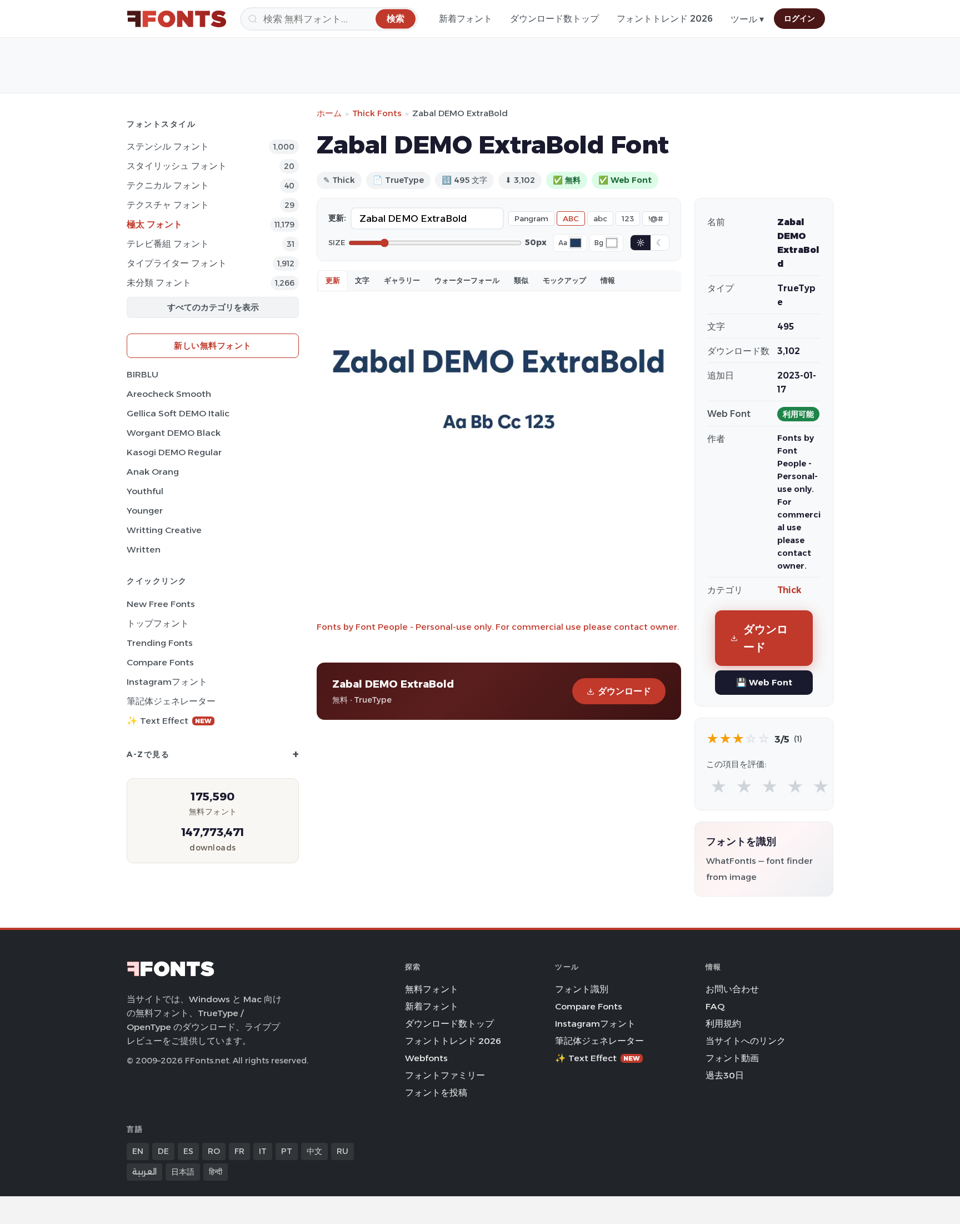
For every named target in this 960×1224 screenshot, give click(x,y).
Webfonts (426, 1058)
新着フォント (465, 18)
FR (239, 1151)
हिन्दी (215, 1172)
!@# (655, 218)
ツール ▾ (747, 19)
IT (263, 1151)
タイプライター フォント (177, 263)
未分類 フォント (159, 282)
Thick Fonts (377, 113)
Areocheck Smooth (169, 394)
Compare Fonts (160, 662)
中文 (314, 1151)
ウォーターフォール (466, 280)
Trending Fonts (160, 643)
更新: (337, 218)
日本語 (182, 1172)
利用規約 (723, 1023)
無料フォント (431, 989)
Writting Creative (164, 530)
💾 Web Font (764, 682)
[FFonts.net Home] (177, 19)
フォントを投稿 (436, 1092)
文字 (362, 280)
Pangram (531, 218)
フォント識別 (581, 989)
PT (286, 1151)
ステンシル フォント (168, 146)
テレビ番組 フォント (168, 243)
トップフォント (158, 623)
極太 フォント (154, 224)
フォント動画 (732, 1058)
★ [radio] (718, 787)
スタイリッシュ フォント (177, 166)
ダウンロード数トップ (554, 18)
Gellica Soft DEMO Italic (178, 413)
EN (137, 1151)
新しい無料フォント (213, 345)
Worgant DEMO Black (174, 432)
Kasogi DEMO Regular (174, 452)
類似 (521, 280)
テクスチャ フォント (168, 205)
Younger (145, 510)
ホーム (329, 113)
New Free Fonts (161, 604)
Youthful (145, 491)
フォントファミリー (445, 1075)
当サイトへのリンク (746, 1041)
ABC (571, 218)
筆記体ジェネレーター (171, 701)
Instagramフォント (167, 681)
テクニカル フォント (168, 185)
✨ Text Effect (169, 720)
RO (214, 1151)
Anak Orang (153, 471)
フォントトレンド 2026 (665, 18)
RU (342, 1151)
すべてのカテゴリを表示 (213, 307)
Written (144, 549)
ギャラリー (402, 280)
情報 (608, 280)
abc (600, 218)
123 (628, 218)
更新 (333, 280)
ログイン (799, 18)
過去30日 (725, 1075)
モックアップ (564, 280)
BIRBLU (142, 374)
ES (188, 1151)
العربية (144, 1172)
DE (163, 1151)
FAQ (715, 1006)
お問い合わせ (732, 989)
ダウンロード (624, 691)
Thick (789, 590)
